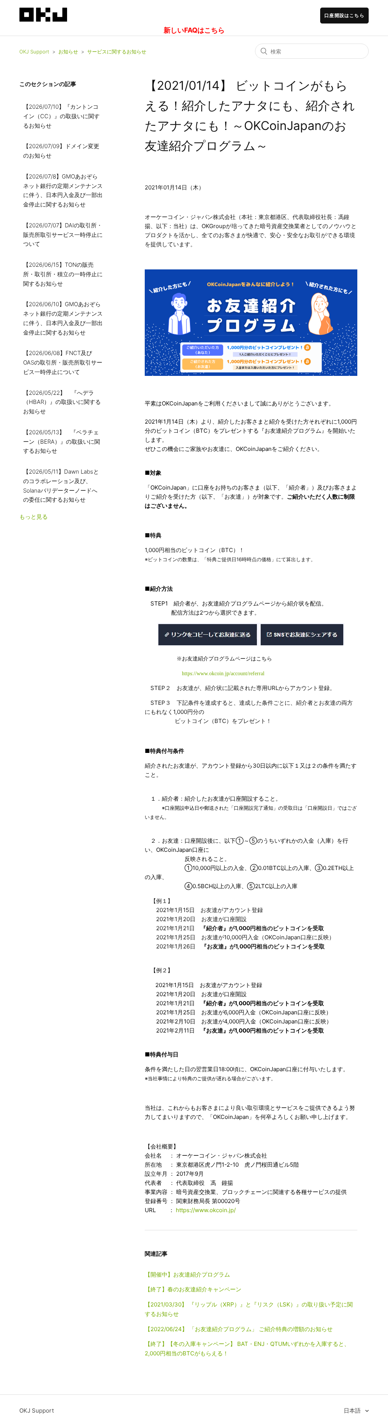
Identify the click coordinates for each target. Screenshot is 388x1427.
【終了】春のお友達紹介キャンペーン (193, 1289)
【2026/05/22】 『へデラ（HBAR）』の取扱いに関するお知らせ (62, 402)
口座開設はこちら (344, 15)
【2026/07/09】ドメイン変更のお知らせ (61, 150)
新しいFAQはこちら (194, 30)
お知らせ (68, 52)
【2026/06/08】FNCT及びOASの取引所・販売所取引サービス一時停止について (62, 362)
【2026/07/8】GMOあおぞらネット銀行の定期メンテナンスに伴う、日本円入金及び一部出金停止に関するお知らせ (63, 190)
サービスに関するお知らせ (116, 52)
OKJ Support (34, 52)
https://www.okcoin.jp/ (206, 1210)
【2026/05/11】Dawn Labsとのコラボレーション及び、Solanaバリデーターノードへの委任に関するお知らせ (61, 485)
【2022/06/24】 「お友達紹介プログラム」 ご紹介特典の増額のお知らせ (239, 1329)
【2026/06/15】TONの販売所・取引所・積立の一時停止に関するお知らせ (63, 274)
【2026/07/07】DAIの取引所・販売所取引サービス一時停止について (63, 235)
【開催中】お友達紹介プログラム (187, 1274)
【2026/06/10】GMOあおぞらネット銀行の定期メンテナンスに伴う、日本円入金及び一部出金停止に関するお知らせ (63, 318)
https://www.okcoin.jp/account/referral (223, 673)
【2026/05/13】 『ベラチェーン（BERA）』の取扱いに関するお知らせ (61, 442)
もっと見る (33, 516)
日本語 (353, 1410)
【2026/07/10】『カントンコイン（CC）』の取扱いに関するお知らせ (61, 116)
